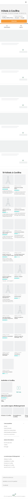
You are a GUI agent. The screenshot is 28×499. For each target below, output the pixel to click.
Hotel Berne (17, 354)
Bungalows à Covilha (9, 465)
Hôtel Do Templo (18, 276)
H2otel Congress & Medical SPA (6, 277)
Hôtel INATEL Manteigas (5, 355)
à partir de (3, 399)
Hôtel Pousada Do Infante (18, 318)
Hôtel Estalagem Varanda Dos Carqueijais (6, 297)
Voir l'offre (23, 51)
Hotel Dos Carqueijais (7, 336)
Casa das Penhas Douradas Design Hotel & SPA (8, 318)
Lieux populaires (8, 423)
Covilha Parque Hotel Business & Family (19, 255)
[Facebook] (12, 490)
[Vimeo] (15, 490)
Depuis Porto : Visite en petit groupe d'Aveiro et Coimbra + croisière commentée (6, 396)
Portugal (6, 446)
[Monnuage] (5, 2)
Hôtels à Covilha (6, 415)
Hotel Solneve (17, 296)
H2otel (5, 426)
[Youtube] (17, 490)
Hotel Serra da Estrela (19, 209)
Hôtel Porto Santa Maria (18, 188)
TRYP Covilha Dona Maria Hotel (7, 233)
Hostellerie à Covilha (17, 416)
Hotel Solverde (5, 187)
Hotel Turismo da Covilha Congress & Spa (8, 255)
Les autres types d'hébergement (12, 456)
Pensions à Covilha (8, 463)
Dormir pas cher (8, 442)
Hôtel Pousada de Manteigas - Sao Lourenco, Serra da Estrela (18, 337)
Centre (5, 444)
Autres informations (9, 440)
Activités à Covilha (8, 380)
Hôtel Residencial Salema (6, 210)
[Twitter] (13, 490)
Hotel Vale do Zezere (7, 371)
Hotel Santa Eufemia (19, 232)
